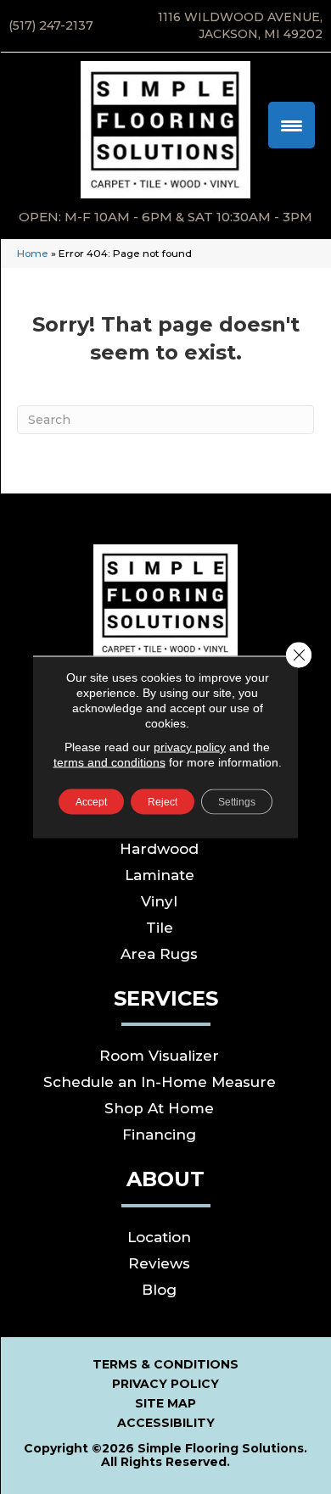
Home (32, 253)
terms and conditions (109, 762)
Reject (162, 802)
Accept (91, 802)
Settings (236, 802)
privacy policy (190, 747)
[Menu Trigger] (291, 125)
